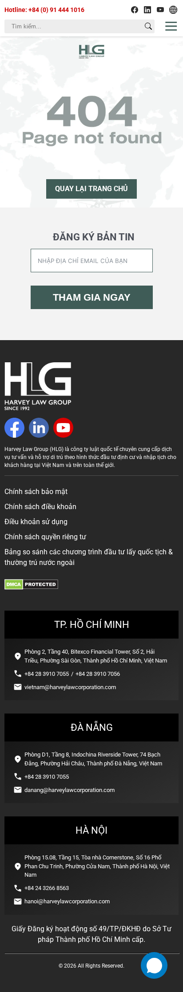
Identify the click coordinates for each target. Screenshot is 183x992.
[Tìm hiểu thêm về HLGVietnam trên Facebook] (134, 9)
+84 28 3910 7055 (46, 673)
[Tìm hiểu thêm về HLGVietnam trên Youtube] (160, 9)
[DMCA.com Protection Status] (31, 587)
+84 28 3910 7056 (98, 673)
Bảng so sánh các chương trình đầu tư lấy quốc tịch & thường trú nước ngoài (88, 557)
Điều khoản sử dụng (36, 522)
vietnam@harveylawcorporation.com (70, 687)
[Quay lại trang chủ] (37, 408)
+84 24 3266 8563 (46, 888)
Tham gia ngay (92, 297)
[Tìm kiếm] (148, 26)
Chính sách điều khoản (40, 506)
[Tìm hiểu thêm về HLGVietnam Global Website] (173, 9)
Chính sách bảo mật (36, 491)
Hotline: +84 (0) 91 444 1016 (44, 9)
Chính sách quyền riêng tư (45, 537)
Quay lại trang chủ (91, 188)
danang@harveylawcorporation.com (69, 790)
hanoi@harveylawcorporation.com (67, 901)
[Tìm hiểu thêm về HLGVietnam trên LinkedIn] (147, 9)
